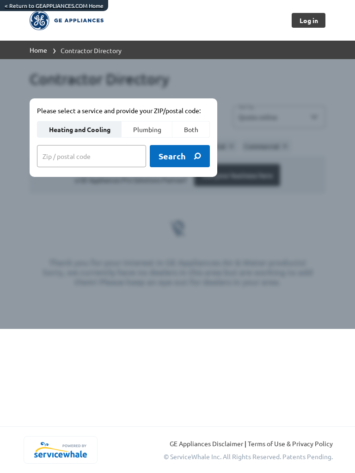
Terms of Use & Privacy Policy (290, 443)
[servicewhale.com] (60, 450)
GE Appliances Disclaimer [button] (207, 443)
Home (38, 50)
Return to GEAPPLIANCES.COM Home (54, 5)
